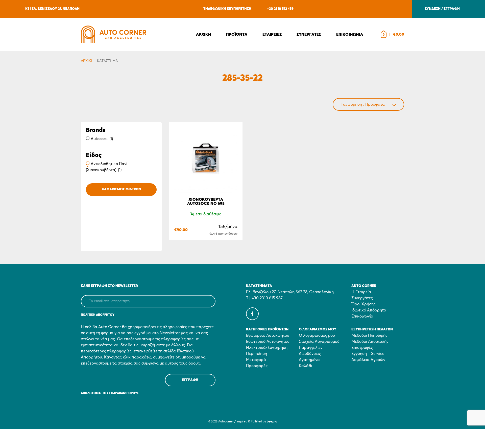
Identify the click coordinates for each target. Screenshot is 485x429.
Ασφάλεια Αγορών (368, 360)
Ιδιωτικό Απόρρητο (368, 310)
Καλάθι (305, 366)
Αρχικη (203, 34)
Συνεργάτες (362, 298)
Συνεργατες (309, 34)
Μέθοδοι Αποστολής (370, 342)
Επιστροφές (362, 348)
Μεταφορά (256, 360)
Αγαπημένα (309, 360)
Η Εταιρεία (361, 292)
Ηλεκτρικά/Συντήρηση (266, 348)
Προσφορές (257, 366)
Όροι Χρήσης (363, 304)
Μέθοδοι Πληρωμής (369, 335)
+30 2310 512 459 (280, 9)
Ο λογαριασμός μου (317, 335)
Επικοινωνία (362, 316)
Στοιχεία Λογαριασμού (319, 342)
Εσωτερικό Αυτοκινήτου (267, 342)
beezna (272, 421)
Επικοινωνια (349, 34)
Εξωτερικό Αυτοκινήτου (267, 335)
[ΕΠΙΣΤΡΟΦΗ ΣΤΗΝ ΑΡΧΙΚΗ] (113, 34)
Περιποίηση (256, 354)
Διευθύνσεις (310, 354)
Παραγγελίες (311, 348)
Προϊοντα (236, 34)
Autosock (99, 139)
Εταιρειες (272, 34)
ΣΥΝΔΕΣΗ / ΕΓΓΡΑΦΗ (442, 9)
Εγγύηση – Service (367, 354)
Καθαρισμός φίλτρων (121, 189)
